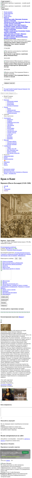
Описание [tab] (7, 189)
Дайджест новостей (9, 83)
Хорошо (25, 452)
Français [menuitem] (20, 89)
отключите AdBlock (6, 384)
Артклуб (8, 115)
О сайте (12, 472)
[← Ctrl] (10, 268)
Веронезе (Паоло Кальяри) (14, 250)
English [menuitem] (11, 89)
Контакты (17, 472)
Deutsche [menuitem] (24, 89)
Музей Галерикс (8, 97)
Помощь (3, 472)
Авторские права (5, 476)
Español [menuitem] (15, 89)
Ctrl (16, 258)
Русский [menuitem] (6, 89)
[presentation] (17, 192)
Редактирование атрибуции (8, 247)
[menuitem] (29, 89)
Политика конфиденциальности (17, 475)
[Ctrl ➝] (5, 281)
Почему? (21, 317)
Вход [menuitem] (5, 90)
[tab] (6, 186)
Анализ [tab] (6, 190)
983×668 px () (11, 248)
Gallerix (8, 460)
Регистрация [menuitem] (10, 90)
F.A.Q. (8, 472)
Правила (14, 473)
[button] (8, 12)
